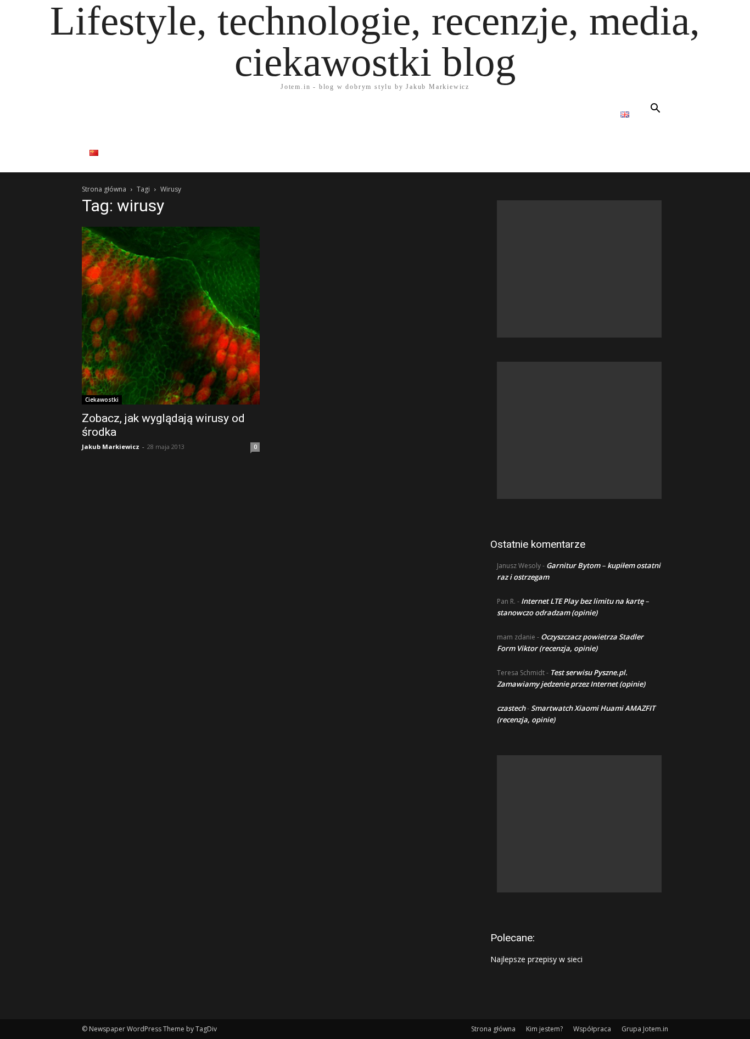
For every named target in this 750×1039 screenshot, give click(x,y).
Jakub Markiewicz (110, 446)
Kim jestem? (544, 1029)
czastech (511, 708)
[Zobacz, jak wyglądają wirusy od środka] (171, 316)
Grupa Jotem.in (645, 1029)
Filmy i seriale (328, 114)
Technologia (499, 114)
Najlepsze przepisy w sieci (536, 959)
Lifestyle (255, 114)
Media (394, 114)
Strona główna (124, 114)
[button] (655, 109)
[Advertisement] (579, 269)
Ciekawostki (102, 399)
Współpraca (578, 114)
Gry (439, 114)
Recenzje (193, 114)
